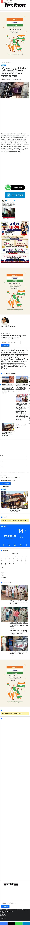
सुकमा (2, 788)
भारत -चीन (3, 750)
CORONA (3, 723)
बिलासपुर (2, 796)
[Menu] (1, 9)
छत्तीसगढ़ (2, 763)
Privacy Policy (3, 915)
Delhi (2, 728)
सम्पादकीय (3, 875)
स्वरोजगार (2, 878)
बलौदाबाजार (3, 811)
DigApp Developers (9, 911)
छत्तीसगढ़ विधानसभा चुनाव (5, 745)
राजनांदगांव (3, 773)
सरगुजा (2, 836)
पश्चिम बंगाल (3, 846)
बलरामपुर (2, 829)
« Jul (2, 567)
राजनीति (2, 755)
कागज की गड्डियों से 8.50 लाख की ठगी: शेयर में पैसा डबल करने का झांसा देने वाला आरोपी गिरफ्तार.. (19, 602)
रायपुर (2, 816)
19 (13, 561)
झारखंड (2, 842)
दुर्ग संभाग (2, 764)
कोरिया (2, 824)
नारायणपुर (2, 781)
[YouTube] (27, 920)
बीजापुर (2, 786)
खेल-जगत (2, 742)
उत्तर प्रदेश (3, 735)
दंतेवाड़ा (2, 779)
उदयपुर (2, 822)
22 (25, 561)
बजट (2, 748)
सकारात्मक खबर (4, 873)
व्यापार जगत (3, 866)
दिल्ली (2, 844)
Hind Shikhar (21, 909)
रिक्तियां (2, 858)
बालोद (2, 768)
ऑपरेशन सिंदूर (3, 739)
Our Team (2, 917)
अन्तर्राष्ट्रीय (3, 733)
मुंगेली (2, 798)
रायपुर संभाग (3, 805)
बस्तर (2, 783)
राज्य (2, 757)
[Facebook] (29, 920)
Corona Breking (4, 726)
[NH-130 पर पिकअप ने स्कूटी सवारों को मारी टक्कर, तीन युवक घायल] (14, 643)
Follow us (5, 710)
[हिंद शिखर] (15, 5)
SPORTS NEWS (4, 743)
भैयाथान (2, 839)
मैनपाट (2, 831)
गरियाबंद (2, 807)
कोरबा (2, 792)
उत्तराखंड (2, 737)
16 (1, 561)
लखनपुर (2, 833)
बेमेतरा (2, 770)
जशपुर (2, 827)
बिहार (2, 849)
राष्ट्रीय (2, 856)
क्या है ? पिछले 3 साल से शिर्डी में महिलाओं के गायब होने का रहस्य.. (19, 509)
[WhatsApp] (25, 920)
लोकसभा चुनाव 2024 (5, 864)
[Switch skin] (28, 9)
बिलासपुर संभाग (3, 790)
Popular (2, 572)
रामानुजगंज (3, 803)
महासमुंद (2, 814)
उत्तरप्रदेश (3, 758)
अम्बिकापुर (2, 820)
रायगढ (2, 801)
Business (3, 721)
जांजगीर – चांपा (3, 794)
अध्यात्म (2, 730)
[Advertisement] (15, 116)
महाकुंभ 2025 (3, 752)
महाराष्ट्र (3, 65)
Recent (2, 575)
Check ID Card (3, 918)
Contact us (2, 914)
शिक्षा (2, 868)
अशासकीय (3, 859)
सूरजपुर (2, 838)
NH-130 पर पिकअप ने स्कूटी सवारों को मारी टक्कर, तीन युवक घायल (18, 652)
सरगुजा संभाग (3, 818)
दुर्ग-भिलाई (3, 766)
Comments (3, 577)
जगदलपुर (2, 776)
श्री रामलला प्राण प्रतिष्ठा (5, 871)
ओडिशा (2, 761)
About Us (2, 912)
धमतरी (2, 809)
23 (1, 563)
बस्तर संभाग (3, 775)
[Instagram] (26, 920)
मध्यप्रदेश (2, 851)
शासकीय (2, 862)
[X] (28, 920)
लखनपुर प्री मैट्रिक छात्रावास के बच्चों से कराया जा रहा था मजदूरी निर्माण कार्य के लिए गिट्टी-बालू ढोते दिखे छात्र (19, 632)
